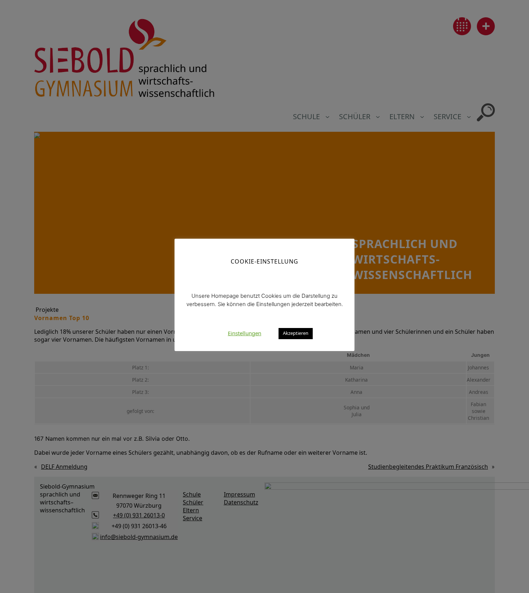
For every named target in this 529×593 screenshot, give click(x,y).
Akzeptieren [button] (295, 333)
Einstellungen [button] (244, 332)
